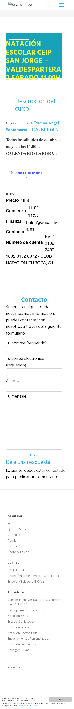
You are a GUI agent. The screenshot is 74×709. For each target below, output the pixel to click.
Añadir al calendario (28, 173)
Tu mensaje (16, 396)
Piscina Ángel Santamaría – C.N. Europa (33, 575)
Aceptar (60, 699)
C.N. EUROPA (16, 570)
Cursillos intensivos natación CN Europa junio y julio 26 (34, 602)
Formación (15, 546)
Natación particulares (22, 644)
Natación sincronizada (22, 632)
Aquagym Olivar (18, 650)
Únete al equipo (18, 551)
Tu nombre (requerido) (26, 343)
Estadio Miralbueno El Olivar (26, 581)
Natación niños (18, 615)
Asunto (12, 380)
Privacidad (15, 667)
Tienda (12, 540)
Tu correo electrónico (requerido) (25, 362)
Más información (28, 705)
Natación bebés (18, 627)
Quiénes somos (18, 529)
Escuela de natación (21, 621)
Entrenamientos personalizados (29, 638)
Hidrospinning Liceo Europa (26, 610)
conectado (56, 470)
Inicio (11, 523)
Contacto (14, 534)
